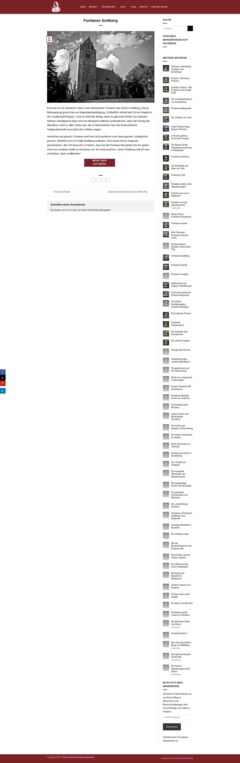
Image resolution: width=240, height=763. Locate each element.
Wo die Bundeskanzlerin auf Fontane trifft (181, 546)
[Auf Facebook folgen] (187, 7)
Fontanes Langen (179, 274)
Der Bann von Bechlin (182, 603)
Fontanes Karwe (179, 223)
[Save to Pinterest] (3, 383)
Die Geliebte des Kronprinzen (179, 333)
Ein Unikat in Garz (180, 534)
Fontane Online (159, 7)
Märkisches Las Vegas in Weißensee (181, 284)
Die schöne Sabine (180, 341)
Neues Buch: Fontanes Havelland (181, 215)
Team (133, 7)
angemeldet (66, 210)
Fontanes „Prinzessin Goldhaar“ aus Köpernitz (181, 516)
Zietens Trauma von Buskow (181, 586)
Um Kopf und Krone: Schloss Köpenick (181, 293)
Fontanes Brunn (179, 633)
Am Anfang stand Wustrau (179, 406)
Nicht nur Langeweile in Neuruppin (181, 378)
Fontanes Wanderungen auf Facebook (175, 39)
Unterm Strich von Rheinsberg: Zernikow (180, 416)
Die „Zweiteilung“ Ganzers (179, 505)
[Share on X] (3, 378)
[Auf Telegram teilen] (108, 180)
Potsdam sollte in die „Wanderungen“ (181, 185)
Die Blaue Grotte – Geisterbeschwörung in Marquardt (181, 147)
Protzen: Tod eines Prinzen (180, 79)
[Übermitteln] (190, 28)
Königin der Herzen (180, 350)
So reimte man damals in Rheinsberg (182, 426)
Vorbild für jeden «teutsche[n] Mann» (180, 360)
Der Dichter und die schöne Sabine (180, 556)
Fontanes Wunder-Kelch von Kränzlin (180, 396)
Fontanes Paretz (61, 192)
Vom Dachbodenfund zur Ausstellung (181, 100)
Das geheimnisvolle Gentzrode (181, 655)
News (83, 7)
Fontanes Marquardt (181, 108)
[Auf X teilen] (98, 180)
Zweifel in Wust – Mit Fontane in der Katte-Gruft (181, 90)
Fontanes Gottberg (180, 256)
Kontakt (143, 7)
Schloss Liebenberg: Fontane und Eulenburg (181, 69)
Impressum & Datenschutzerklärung (177, 758)
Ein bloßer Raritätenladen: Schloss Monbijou (180, 304)
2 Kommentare (181, 660)
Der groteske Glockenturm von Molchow (179, 495)
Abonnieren (172, 727)
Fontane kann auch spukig (180, 595)
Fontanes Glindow (180, 156)
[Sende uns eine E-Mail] (191, 7)
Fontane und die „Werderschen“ (179, 203)
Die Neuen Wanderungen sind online (180, 668)
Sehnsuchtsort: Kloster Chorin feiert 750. (128, 192)
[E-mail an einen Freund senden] (103, 180)
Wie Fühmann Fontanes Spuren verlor (179, 235)
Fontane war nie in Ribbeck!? (180, 194)
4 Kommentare (180, 674)
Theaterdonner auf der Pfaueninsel (180, 369)
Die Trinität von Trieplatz (178, 463)
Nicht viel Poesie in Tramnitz (180, 445)
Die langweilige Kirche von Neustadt (181, 484)
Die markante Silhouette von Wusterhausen (178, 474)
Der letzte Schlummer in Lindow (181, 436)
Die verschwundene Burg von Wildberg (181, 643)
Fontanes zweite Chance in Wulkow (180, 613)
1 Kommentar (180, 208)
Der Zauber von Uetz (181, 117)
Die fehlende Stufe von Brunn (180, 622)
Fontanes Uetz (178, 175)
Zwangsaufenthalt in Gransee (181, 526)
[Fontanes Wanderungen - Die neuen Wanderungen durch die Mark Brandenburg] (61, 7)
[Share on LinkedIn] (3, 391)
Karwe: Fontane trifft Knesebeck (181, 387)
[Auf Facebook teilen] (93, 180)
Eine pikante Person (181, 313)
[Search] (183, 7)
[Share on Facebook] (3, 372)
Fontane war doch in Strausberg (181, 454)
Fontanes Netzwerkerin (177, 323)
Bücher (93, 7)
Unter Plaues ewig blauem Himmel (180, 127)
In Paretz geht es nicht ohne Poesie (180, 137)
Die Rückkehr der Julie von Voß (179, 167)
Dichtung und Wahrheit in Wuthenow (177, 576)
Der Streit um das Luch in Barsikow (179, 565)
